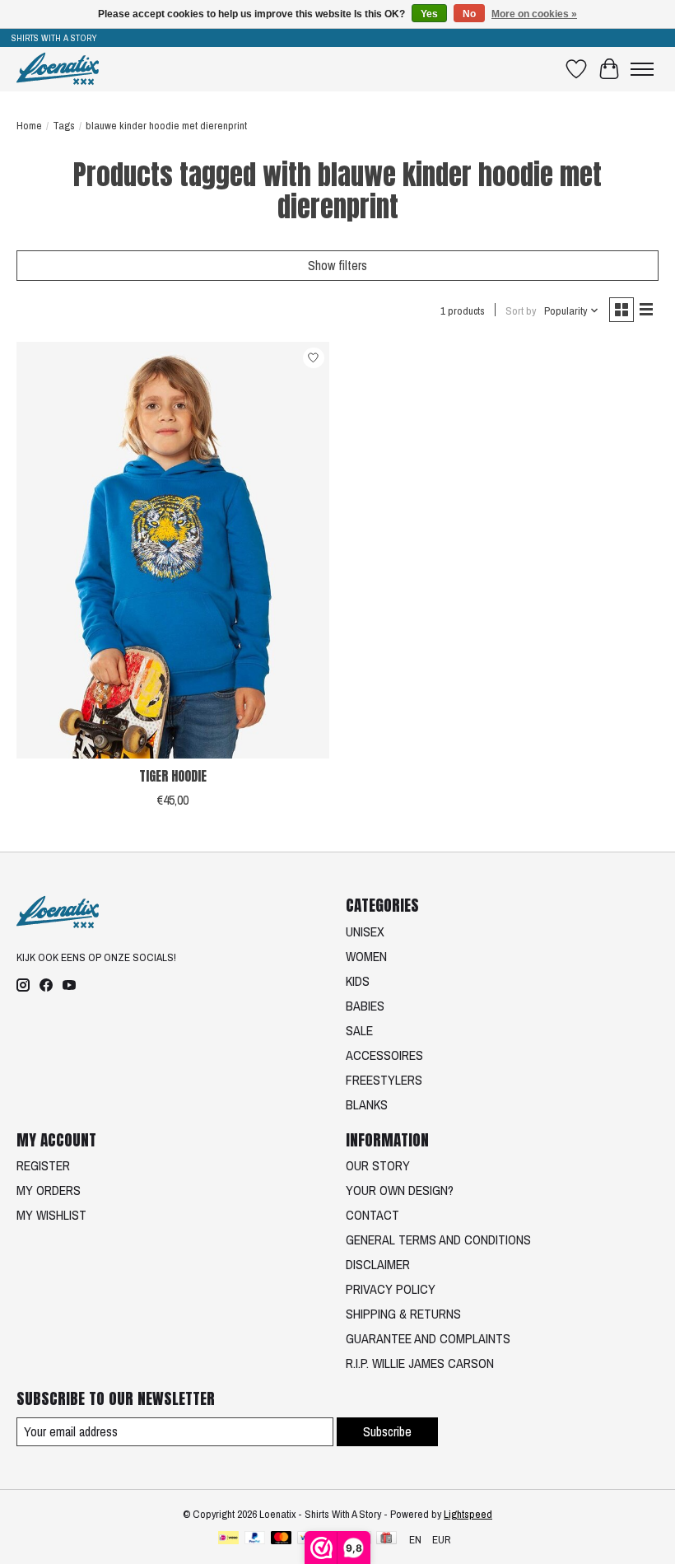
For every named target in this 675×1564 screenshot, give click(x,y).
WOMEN (366, 956)
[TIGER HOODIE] (172, 550)
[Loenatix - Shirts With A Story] (57, 69)
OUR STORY (378, 1165)
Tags (64, 125)
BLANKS (367, 1104)
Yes (429, 14)
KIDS (358, 981)
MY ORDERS (48, 1190)
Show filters (337, 265)
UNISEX (365, 931)
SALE (359, 1030)
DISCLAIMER (378, 1264)
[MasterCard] (281, 1539)
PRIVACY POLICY (390, 1289)
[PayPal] (255, 1539)
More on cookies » (534, 14)
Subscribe (387, 1431)
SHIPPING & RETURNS (403, 1314)
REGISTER (43, 1165)
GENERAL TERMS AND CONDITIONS (438, 1239)
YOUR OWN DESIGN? (400, 1190)
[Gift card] (386, 1539)
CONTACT (372, 1215)
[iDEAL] (228, 1539)
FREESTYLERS (384, 1080)
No (469, 14)
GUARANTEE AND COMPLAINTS (428, 1338)
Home (29, 125)
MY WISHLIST (51, 1215)
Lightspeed (468, 1513)
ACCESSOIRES (384, 1055)
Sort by (520, 310)
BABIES (365, 1006)
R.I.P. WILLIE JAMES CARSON (420, 1363)
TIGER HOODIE (173, 776)
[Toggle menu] (642, 69)
